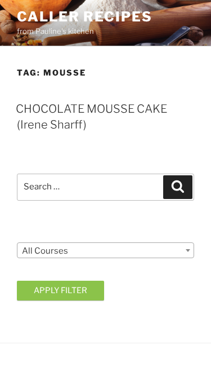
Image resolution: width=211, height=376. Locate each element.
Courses (34, 233)
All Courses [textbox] (45, 251)
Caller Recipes (84, 16)
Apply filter (60, 290)
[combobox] (105, 250)
